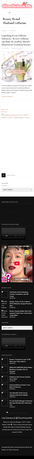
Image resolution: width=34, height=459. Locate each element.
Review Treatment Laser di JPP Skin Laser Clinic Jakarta (20, 360)
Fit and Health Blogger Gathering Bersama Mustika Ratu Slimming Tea (20, 403)
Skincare (5, 109)
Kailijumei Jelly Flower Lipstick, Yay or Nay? (19, 378)
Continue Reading (7, 96)
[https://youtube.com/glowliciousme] (4, 207)
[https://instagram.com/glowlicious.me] (9, 207)
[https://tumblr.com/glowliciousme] (25, 207)
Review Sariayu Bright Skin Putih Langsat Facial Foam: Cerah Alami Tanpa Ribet (20, 313)
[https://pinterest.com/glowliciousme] (4, 215)
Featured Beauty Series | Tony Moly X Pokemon (19, 386)
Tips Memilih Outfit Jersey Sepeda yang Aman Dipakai (18, 394)
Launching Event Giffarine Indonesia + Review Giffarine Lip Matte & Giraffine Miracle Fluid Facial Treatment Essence (16, 40)
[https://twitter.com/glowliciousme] (14, 207)
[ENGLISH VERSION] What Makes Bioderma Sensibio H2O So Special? (20, 369)
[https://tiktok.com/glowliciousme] (9, 215)
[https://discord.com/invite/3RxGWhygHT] (14, 215)
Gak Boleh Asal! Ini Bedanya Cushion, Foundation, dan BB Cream (18, 294)
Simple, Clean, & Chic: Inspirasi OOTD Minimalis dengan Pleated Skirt (20, 304)
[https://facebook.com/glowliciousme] (20, 207)
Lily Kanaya (6, 48)
